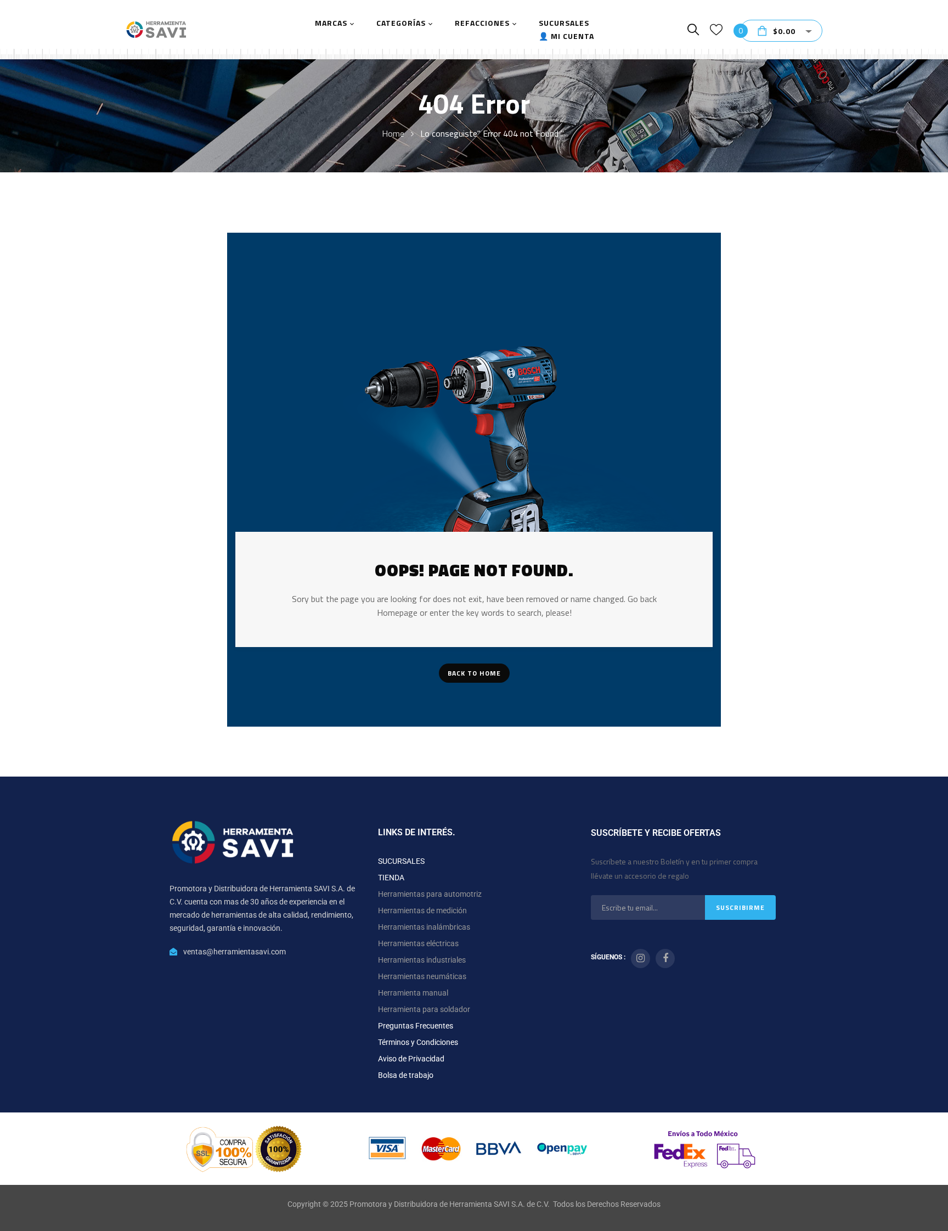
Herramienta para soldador (424, 1009)
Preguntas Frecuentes (415, 1025)
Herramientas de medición (422, 910)
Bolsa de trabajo (405, 1075)
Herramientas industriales (422, 959)
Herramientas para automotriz (430, 894)
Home (393, 133)
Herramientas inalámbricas (424, 927)
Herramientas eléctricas (418, 943)
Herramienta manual (413, 992)
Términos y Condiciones (418, 1042)
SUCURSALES (401, 861)
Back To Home (474, 673)
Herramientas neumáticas (422, 976)
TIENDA (391, 877)
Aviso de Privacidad (411, 1058)
